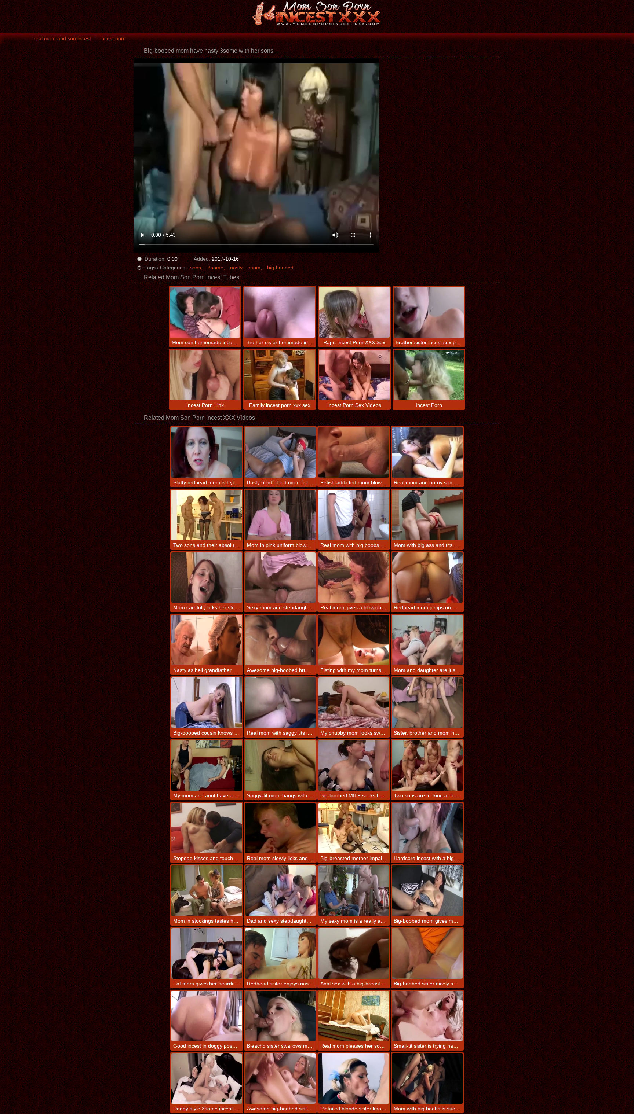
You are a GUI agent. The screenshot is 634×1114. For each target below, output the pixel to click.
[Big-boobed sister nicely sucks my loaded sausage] (427, 953)
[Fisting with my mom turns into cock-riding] (353, 640)
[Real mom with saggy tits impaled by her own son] (280, 702)
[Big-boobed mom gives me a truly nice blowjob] (427, 890)
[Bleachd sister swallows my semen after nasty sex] (280, 1016)
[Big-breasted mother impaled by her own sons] (353, 828)
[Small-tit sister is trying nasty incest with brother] (427, 1016)
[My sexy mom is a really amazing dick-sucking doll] (353, 890)
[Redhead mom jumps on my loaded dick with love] (427, 577)
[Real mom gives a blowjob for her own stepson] (353, 577)
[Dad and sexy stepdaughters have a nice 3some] (280, 890)
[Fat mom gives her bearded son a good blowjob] (206, 953)
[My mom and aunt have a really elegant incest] (206, 765)
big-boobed (280, 268)
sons (195, 268)
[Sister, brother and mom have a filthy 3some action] (427, 702)
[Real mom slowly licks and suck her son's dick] (280, 828)
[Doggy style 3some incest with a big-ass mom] (206, 1078)
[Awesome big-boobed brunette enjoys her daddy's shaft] (280, 640)
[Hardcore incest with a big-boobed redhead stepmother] (427, 828)
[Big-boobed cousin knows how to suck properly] (206, 702)
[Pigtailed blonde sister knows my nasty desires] (353, 1078)
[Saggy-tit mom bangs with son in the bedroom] (280, 765)
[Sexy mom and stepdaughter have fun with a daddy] (280, 577)
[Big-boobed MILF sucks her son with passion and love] (353, 765)
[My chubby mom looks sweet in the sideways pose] (353, 702)
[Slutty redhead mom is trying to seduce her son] (206, 452)
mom (254, 268)
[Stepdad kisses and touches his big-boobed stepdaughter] (206, 828)
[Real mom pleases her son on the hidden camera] (353, 1016)
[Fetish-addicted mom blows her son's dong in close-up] (353, 452)
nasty (236, 268)
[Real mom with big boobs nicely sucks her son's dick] (353, 515)
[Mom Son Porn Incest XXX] (317, 13)
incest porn (113, 38)
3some (215, 268)
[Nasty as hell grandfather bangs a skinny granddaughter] (206, 640)
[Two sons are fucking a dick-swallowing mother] (427, 765)
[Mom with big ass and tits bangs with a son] (427, 515)
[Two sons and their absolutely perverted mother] (206, 515)
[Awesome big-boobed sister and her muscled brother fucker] (280, 1078)
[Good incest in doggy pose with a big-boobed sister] (206, 1016)
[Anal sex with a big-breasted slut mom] (353, 953)
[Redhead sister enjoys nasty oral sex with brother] (280, 953)
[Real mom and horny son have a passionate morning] (427, 452)
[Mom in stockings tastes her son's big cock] (206, 890)
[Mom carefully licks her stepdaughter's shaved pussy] (206, 577)
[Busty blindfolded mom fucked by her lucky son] (280, 452)
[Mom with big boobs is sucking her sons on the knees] (427, 1078)
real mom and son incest (62, 38)
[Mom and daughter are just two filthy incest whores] (427, 640)
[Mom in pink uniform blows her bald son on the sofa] (280, 515)
